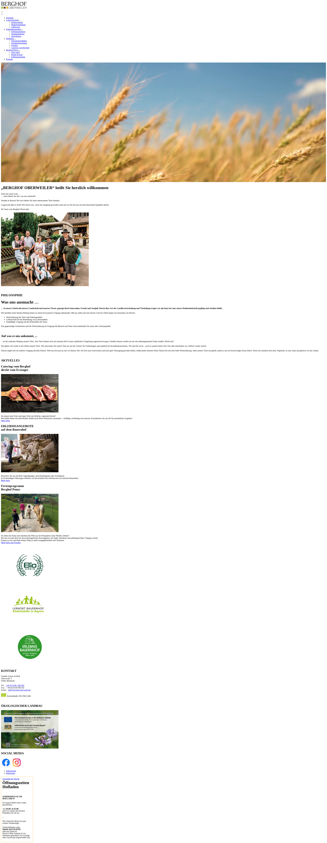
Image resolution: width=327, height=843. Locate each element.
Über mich (15, 52)
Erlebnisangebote (18, 32)
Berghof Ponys (12, 50)
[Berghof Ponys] (19, 50)
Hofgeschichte (17, 22)
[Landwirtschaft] (19, 20)
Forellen (14, 45)
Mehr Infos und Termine (11, 543)
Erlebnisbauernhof (13, 29)
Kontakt (9, 59)
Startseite (9, 18)
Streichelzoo (16, 36)
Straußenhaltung (17, 34)
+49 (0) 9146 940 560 (15, 685)
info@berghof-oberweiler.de (19, 690)
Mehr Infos (5, 421)
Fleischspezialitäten (19, 41)
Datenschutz (11, 771)
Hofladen (10, 38)
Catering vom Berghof (20, 48)
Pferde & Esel (16, 55)
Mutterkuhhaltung (18, 25)
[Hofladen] (15, 39)
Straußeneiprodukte (19, 43)
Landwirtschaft (12, 20)
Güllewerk (15, 27)
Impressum (10, 773)
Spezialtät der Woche (10, 779)
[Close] (2, 14)
